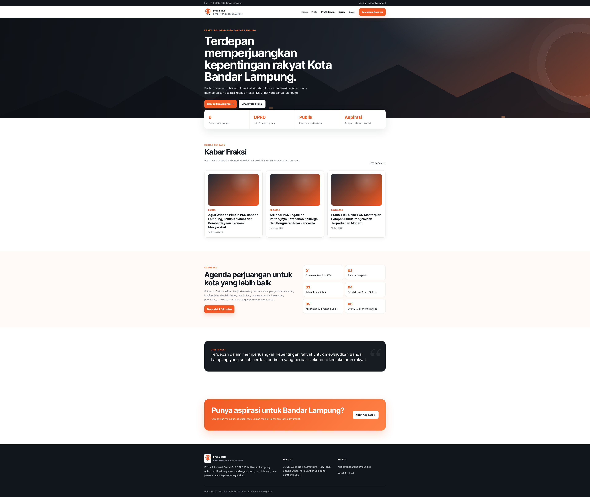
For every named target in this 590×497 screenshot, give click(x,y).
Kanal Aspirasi (346, 473)
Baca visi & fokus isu (219, 309)
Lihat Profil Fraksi (252, 103)
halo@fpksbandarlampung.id (354, 466)
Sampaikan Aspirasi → (220, 103)
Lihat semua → (377, 162)
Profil (314, 12)
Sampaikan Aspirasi (372, 12)
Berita (342, 12)
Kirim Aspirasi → (366, 414)
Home (304, 12)
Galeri (352, 12)
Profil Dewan (328, 12)
